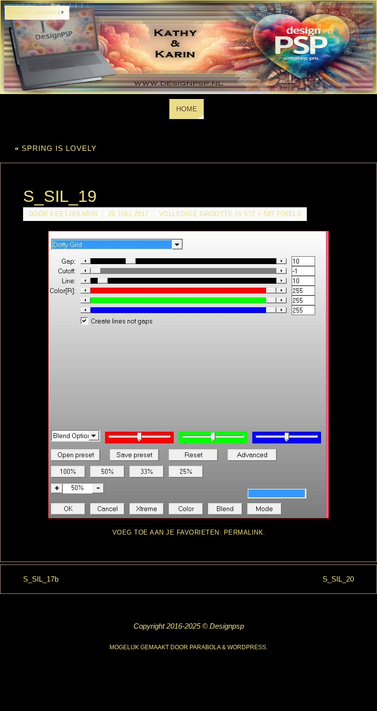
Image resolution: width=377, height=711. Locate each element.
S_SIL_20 (338, 579)
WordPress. (247, 647)
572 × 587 (259, 214)
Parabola (204, 647)
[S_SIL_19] (188, 374)
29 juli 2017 (128, 214)
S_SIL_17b (40, 579)
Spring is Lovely (56, 148)
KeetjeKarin (74, 214)
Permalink (244, 532)
